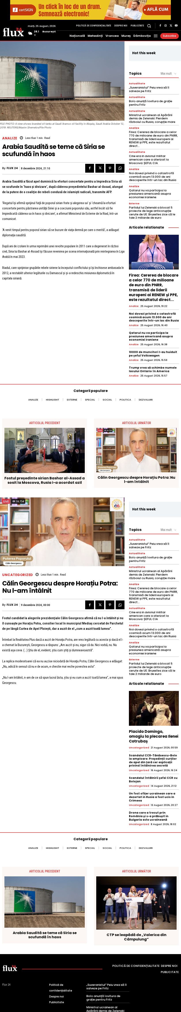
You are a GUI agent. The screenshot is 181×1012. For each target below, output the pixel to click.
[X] (170, 25)
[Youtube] (176, 25)
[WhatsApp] (120, 168)
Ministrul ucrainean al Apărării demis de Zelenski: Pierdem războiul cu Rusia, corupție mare (152, 118)
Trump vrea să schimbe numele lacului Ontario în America (153, 369)
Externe (134, 203)
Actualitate (137, 83)
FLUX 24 (12, 168)
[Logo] (13, 32)
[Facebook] (160, 25)
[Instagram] (165, 25)
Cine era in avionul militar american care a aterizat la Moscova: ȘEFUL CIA (149, 159)
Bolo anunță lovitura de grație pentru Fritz (150, 103)
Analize (9, 138)
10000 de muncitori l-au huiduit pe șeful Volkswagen (153, 353)
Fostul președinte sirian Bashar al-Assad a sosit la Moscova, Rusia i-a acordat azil (44, 480)
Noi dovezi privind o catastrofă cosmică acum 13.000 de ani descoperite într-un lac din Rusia (152, 176)
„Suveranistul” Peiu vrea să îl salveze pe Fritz (149, 89)
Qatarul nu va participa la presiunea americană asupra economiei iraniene (150, 193)
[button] (149, 25)
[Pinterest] (110, 168)
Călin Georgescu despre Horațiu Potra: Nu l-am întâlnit (136, 479)
